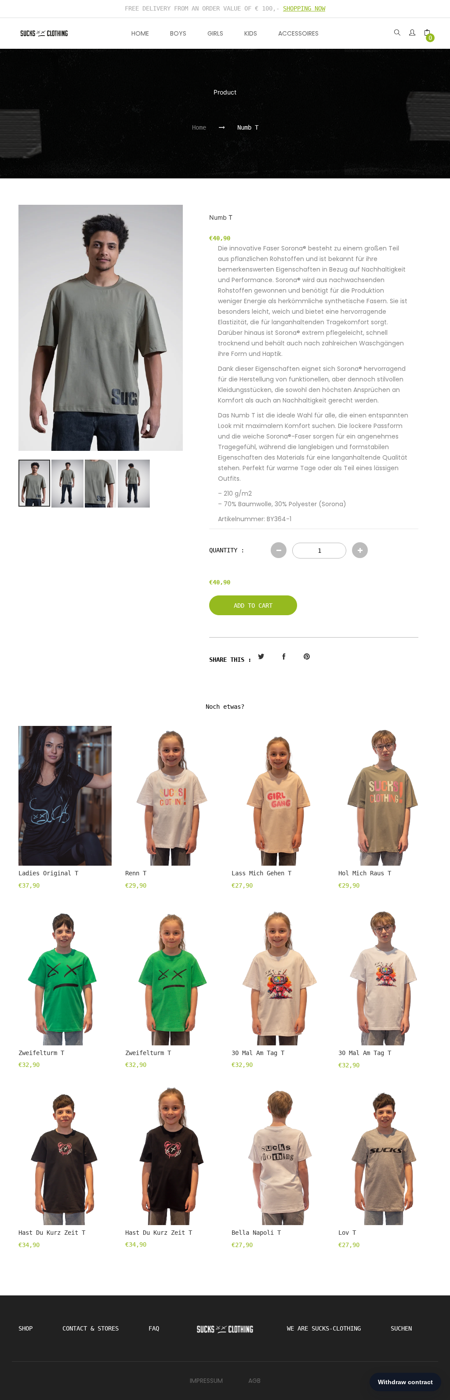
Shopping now (304, 8)
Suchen (401, 1328)
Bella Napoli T (256, 1232)
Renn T (135, 873)
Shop (25, 1328)
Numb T (247, 127)
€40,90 (219, 582)
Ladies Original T (48, 873)
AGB (254, 1380)
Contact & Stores (90, 1328)
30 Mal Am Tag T (258, 1052)
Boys (178, 33)
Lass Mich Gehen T (261, 873)
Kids (250, 33)
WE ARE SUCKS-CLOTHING (324, 1328)
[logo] (44, 33)
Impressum (206, 1380)
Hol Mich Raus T (364, 873)
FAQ (154, 1328)
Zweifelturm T (41, 1052)
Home (140, 33)
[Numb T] (100, 328)
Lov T (347, 1232)
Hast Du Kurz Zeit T (51, 1232)
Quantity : (226, 550)
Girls (215, 33)
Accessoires (298, 33)
